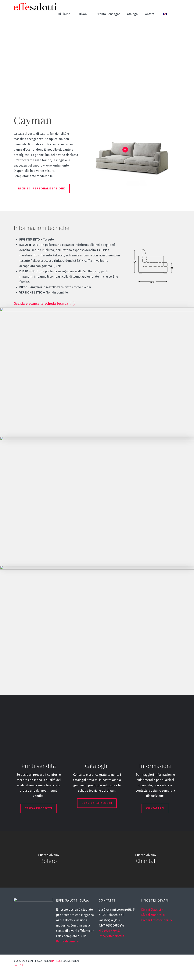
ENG (58, 961)
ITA (52, 961)
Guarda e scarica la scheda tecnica (41, 303)
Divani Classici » (152, 909)
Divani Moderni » (153, 915)
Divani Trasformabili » (156, 920)
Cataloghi (131, 14)
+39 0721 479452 (109, 931)
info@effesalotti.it (111, 936)
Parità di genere (67, 941)
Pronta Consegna (108, 14)
